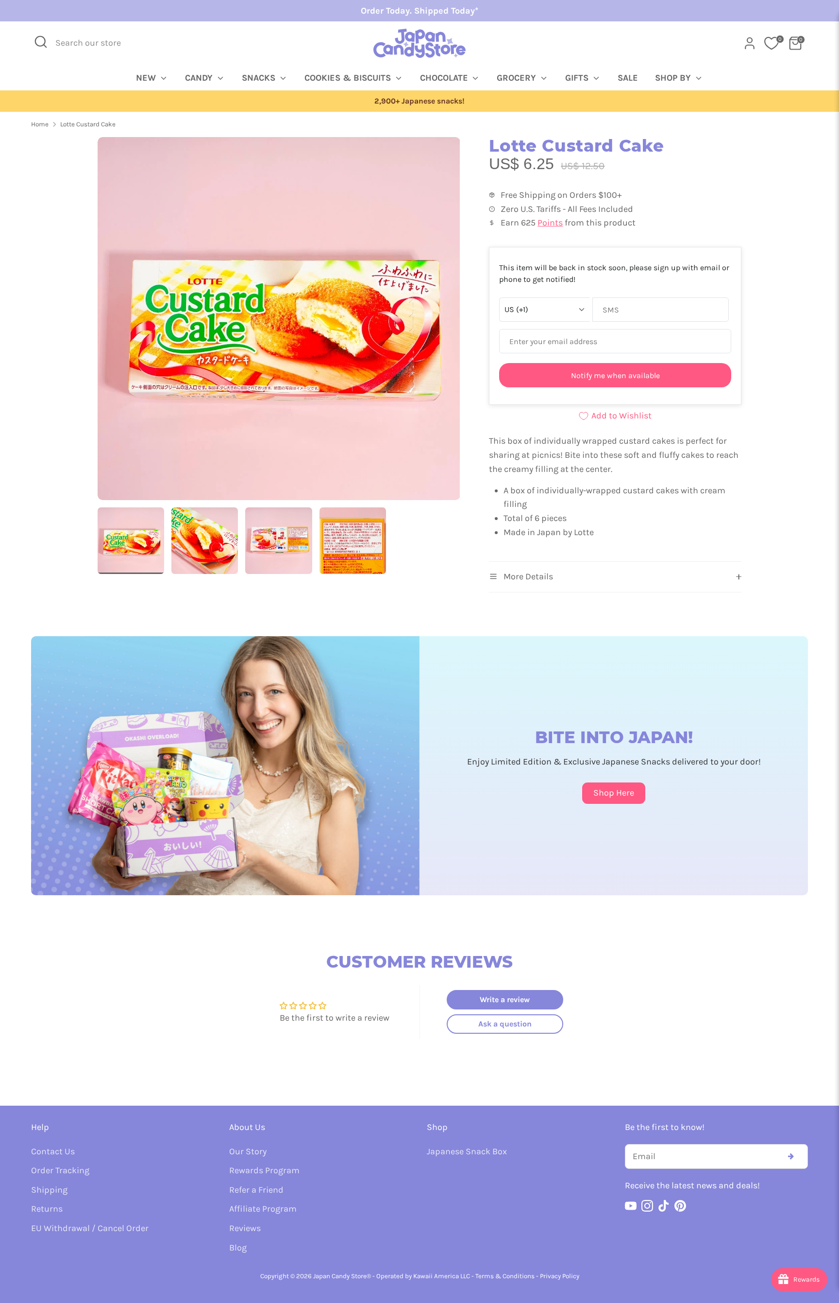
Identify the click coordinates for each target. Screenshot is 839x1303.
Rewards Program (264, 1170)
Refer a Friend (256, 1189)
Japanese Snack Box (467, 1151)
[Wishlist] (771, 43)
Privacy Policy (559, 1276)
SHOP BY (674, 77)
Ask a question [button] (505, 1023)
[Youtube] (631, 1206)
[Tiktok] (664, 1206)
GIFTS (578, 77)
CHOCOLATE (445, 77)
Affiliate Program (263, 1208)
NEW (147, 77)
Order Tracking (60, 1170)
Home (40, 124)
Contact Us (53, 1151)
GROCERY (517, 77)
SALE (628, 77)
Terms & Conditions (505, 1276)
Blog (238, 1247)
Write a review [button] (505, 999)
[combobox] (94, 43)
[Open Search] (40, 42)
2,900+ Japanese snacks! (419, 101)
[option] (419, 101)
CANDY (200, 77)
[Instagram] (647, 1206)
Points (550, 222)
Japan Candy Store (340, 1276)
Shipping (49, 1189)
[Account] (749, 43)
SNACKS (260, 77)
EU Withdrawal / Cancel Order (90, 1228)
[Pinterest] (680, 1206)
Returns (47, 1208)
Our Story (248, 1151)
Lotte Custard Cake (88, 124)
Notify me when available (615, 375)
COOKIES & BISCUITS (348, 77)
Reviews (245, 1228)
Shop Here (613, 792)
